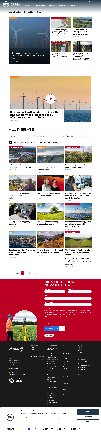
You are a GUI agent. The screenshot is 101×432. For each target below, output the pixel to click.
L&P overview (50, 390)
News (16, 142)
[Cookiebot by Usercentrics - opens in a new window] (10, 429)
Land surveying (51, 383)
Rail (63, 387)
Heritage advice (51, 363)
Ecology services (51, 357)
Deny (87, 421)
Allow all (87, 411)
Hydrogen (65, 364)
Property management (53, 402)
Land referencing (51, 381)
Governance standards (37, 360)
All (10, 142)
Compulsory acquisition (53, 395)
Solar (64, 370)
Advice (55, 142)
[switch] (45, 429)
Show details (82, 429)
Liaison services (51, 400)
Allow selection (88, 416)
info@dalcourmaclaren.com (17, 374)
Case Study (24, 142)
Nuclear (65, 366)
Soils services (50, 370)
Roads (64, 389)
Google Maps (15, 368)
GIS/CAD (49, 379)
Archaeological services (53, 355)
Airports (65, 385)
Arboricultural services (53, 354)
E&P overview (50, 352)
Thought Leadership (44, 142)
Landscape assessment (53, 365)
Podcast (33, 142)
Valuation (49, 404)
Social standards (35, 358)
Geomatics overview (52, 377)
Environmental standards (37, 356)
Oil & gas (65, 368)
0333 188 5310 (13, 372)
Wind (64, 372)
